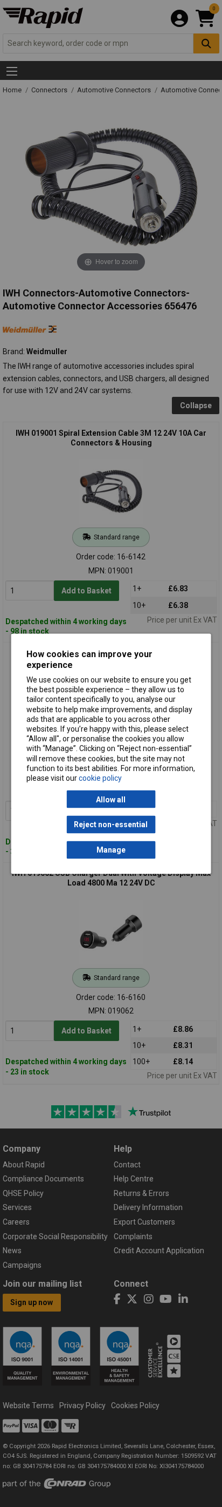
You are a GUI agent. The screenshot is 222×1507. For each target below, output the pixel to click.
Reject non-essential (111, 824)
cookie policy (100, 777)
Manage (111, 850)
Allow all (111, 799)
